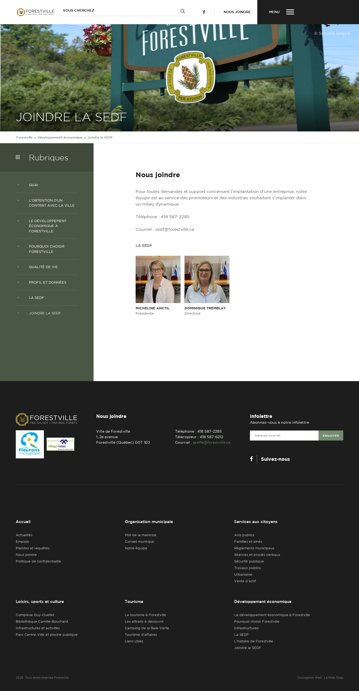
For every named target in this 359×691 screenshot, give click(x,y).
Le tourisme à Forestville (145, 615)
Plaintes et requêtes (32, 548)
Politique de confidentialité (38, 561)
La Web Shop (333, 677)
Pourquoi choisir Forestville (256, 621)
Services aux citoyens (256, 521)
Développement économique (262, 601)
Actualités (24, 535)
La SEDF (241, 635)
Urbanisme (243, 574)
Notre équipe (136, 548)
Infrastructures (246, 628)
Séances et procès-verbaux (257, 555)
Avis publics (244, 535)
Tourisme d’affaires (141, 635)
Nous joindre (237, 12)
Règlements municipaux (254, 548)
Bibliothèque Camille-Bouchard (42, 621)
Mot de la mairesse (140, 535)
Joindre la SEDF (247, 648)
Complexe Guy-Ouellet (35, 615)
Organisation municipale (149, 521)
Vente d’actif (245, 581)
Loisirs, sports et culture (40, 601)
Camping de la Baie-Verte (147, 628)
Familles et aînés (248, 542)
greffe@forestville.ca (211, 442)
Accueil (23, 521)
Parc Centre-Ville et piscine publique (47, 635)
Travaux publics (247, 568)
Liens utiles (134, 641)
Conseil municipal (139, 542)
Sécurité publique (249, 561)
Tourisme (134, 601)
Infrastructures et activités (38, 628)
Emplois (22, 542)
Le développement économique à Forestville (272, 615)
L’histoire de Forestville (253, 641)
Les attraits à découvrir (144, 621)
